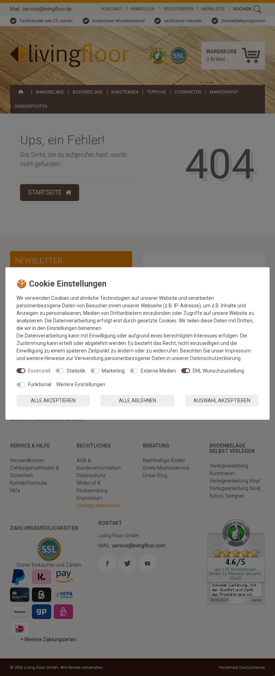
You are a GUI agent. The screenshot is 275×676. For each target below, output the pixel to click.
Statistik (76, 370)
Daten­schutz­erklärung (215, 358)
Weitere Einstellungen (80, 384)
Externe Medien (158, 370)
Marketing (113, 370)
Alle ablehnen (137, 400)
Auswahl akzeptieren (221, 400)
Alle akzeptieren (53, 400)
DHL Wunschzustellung (218, 370)
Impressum (238, 350)
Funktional (39, 384)
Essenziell (39, 370)
